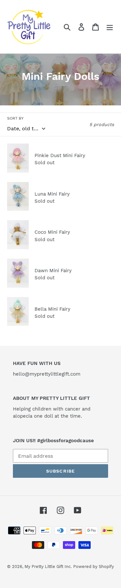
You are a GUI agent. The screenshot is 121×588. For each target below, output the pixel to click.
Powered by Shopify (93, 566)
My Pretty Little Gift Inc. (48, 566)
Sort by (15, 118)
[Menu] (110, 26)
